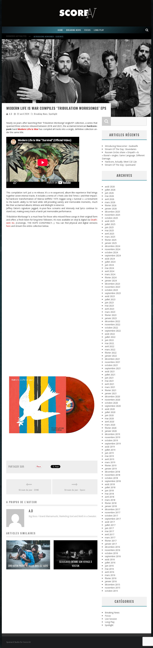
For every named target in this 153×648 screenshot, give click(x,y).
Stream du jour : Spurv (74, 489)
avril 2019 (109, 459)
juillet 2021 (110, 374)
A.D (10, 113)
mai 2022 (109, 343)
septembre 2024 (113, 255)
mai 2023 (109, 305)
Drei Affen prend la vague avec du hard (28, 566)
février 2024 (110, 277)
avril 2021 (109, 384)
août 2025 (110, 221)
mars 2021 (110, 387)
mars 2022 (110, 349)
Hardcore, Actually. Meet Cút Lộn (121, 161)
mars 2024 (110, 274)
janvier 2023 (111, 318)
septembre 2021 (113, 368)
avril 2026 (109, 199)
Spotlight (53, 113)
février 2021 (110, 390)
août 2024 (110, 258)
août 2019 (110, 446)
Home (60, 29)
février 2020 (110, 427)
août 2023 (110, 296)
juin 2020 (109, 415)
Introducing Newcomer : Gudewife (49, 36)
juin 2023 (109, 302)
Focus (108, 615)
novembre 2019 (112, 437)
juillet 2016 (110, 562)
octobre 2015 (111, 590)
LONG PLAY (99, 29)
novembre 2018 (112, 474)
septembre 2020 (113, 405)
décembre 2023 (112, 283)
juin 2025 (109, 227)
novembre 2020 (112, 399)
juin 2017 (109, 528)
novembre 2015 (112, 587)
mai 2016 (109, 568)
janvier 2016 (111, 581)
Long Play (109, 622)
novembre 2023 (112, 286)
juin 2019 (109, 452)
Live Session (111, 618)
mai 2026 (109, 196)
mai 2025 (109, 230)
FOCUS (87, 29)
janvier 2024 (111, 280)
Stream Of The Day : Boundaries (120, 149)
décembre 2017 (112, 509)
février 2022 (110, 352)
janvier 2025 (111, 243)
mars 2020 (110, 424)
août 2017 (110, 521)
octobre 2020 (111, 402)
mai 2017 (109, 531)
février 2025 (110, 239)
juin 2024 (109, 264)
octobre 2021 (111, 365)
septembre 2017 (113, 518)
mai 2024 (109, 268)
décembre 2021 (112, 358)
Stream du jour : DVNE (29, 489)
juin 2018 (109, 490)
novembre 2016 (112, 550)
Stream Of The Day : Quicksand (120, 164)
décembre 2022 (112, 321)
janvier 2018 (111, 506)
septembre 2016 (113, 556)
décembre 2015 (112, 584)
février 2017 (110, 540)
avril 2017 (109, 534)
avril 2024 (109, 271)
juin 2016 (109, 565)
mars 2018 (110, 499)
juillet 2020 (110, 412)
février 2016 (110, 578)
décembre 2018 (112, 471)
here (8, 226)
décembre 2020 (112, 396)
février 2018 (110, 503)
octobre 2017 (111, 515)
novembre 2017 (112, 512)
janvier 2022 (111, 355)
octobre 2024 (111, 252)
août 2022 (110, 333)
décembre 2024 (112, 246)
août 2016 (110, 559)
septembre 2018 (113, 481)
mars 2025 (110, 236)
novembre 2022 (112, 324)
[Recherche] (147, 29)
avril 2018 (109, 496)
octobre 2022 (111, 327)
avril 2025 (109, 233)
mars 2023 (110, 311)
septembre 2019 (113, 443)
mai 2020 (109, 418)
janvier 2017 (111, 543)
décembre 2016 (112, 546)
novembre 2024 (112, 249)
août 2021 (110, 371)
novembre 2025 (112, 214)
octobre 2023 (111, 290)
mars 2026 (110, 202)
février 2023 (110, 315)
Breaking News (41, 113)
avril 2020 (109, 421)
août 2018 (110, 484)
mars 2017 (110, 537)
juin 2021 (109, 377)
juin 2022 (109, 340)
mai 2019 (109, 456)
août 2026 (110, 186)
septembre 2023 (113, 293)
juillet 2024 (110, 261)
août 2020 (110, 409)
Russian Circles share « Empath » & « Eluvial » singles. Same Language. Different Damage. (123, 155)
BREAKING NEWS (73, 29)
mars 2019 (110, 462)
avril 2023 (109, 308)
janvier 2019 (111, 468)
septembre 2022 (113, 330)
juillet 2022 (110, 337)
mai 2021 (109, 380)
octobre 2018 (111, 478)
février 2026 (110, 205)
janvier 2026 (111, 208)
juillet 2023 (110, 299)
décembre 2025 (112, 211)
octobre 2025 (111, 217)
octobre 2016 (111, 553)
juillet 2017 (110, 525)
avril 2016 (109, 572)
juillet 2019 (110, 449)
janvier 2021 (111, 393)
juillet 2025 (110, 224)
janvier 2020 (111, 431)
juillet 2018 (110, 487)
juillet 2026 (110, 189)
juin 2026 (109, 192)
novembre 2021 (112, 362)
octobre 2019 (111, 440)
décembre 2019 (112, 434)
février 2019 (110, 465)
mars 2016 (110, 575)
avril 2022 (109, 346)
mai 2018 (109, 493)
